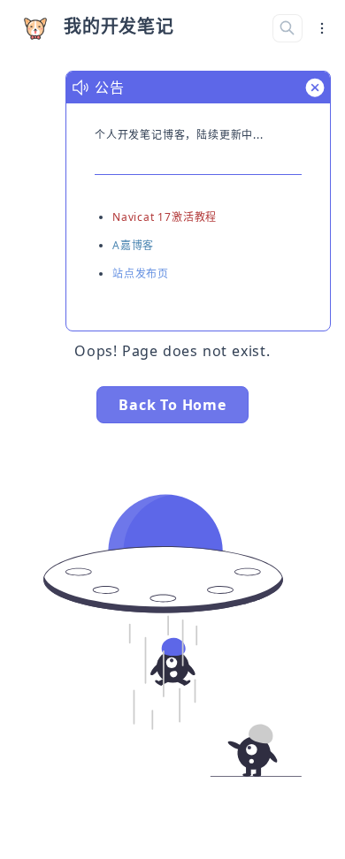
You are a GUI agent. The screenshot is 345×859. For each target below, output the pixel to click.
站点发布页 (140, 273)
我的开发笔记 (119, 26)
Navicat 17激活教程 (164, 216)
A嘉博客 (133, 245)
